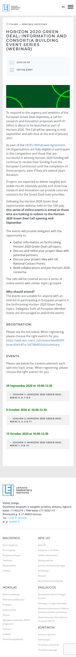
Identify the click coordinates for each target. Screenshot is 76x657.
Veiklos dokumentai (47, 555)
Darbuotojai (44, 639)
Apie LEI (44, 538)
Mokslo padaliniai (11, 594)
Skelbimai (7, 560)
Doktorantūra (9, 609)
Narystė (42, 575)
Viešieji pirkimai (45, 560)
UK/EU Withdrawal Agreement (45, 145)
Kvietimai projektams (13, 639)
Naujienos (11, 538)
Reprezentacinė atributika (50, 580)
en (63, 7)
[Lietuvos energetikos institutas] (11, 7)
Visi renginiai (9, 550)
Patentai (7, 628)
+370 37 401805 (17, 518)
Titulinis (12, 24)
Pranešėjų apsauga (47, 649)
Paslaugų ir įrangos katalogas (52, 603)
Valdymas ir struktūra (48, 550)
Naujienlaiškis (9, 565)
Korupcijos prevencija (48, 644)
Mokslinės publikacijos (14, 599)
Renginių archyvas (34, 24)
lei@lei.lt (14, 521)
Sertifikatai (43, 570)
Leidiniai (7, 570)
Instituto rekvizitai (46, 634)
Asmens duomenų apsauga (51, 565)
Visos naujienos (10, 544)
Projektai (7, 604)
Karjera (6, 614)
